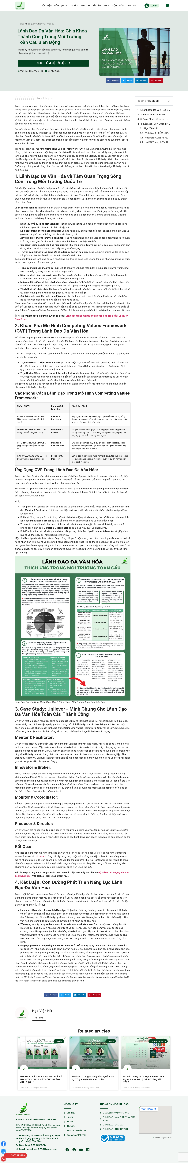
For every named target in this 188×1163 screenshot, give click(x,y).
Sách (106, 5)
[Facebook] (67, 1145)
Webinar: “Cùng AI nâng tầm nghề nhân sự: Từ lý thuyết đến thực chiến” (157, 133)
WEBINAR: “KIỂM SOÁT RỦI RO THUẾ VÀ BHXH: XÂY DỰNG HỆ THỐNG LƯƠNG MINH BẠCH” (157, 128)
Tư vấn (74, 5)
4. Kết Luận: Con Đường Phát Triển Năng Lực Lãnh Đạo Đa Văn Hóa (155, 119)
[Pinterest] (74, 1145)
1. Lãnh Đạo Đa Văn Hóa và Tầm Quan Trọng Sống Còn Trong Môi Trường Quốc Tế (155, 105)
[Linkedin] (87, 1145)
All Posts (39, 1013)
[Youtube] (80, 1145)
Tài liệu (97, 5)
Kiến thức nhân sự (46, 19)
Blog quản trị (31, 19)
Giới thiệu (46, 5)
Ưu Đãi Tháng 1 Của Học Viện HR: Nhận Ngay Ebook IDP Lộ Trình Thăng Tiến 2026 (157, 137)
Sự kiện (132, 5)
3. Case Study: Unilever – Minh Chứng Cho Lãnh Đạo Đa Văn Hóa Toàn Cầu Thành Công (155, 114)
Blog (84, 5)
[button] (113, 76)
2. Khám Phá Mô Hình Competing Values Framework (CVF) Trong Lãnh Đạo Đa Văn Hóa (155, 110)
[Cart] (167, 5)
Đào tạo (59, 5)
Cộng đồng (118, 5)
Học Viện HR (151, 123)
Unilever (40, 851)
